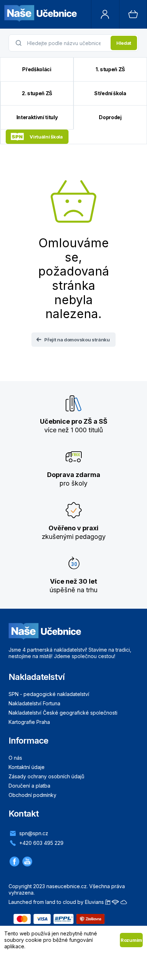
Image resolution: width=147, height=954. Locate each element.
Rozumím (131, 940)
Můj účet (105, 14)
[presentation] (67, 43)
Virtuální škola (46, 137)
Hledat (123, 43)
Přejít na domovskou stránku (77, 339)
